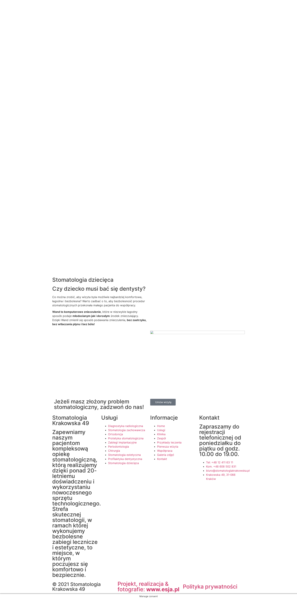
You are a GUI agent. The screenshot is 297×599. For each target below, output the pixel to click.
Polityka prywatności (210, 586)
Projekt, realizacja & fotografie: (148, 586)
